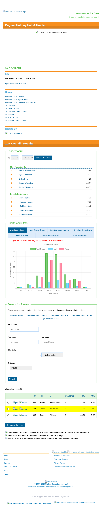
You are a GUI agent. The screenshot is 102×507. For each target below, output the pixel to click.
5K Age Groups (11, 117)
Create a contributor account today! (84, 17)
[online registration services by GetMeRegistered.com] (29, 502)
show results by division (37, 315)
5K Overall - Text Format (15, 120)
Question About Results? (15, 83)
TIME (82, 396)
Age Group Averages (59, 230)
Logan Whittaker (26, 183)
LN (51, 396)
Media (6, 470)
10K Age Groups (12, 108)
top (9, 158)
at (20, 158)
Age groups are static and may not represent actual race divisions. (37, 241)
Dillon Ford (23, 179)
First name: (12, 337)
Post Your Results (61, 459)
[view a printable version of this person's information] (16, 402)
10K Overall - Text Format (16, 111)
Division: (11, 363)
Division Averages (50, 235)
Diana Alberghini (26, 210)
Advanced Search (10, 467)
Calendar (7, 463)
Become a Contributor (62, 456)
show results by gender (82, 315)
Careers (7, 474)
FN (41, 396)
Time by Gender (80, 235)
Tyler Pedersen (25, 175)
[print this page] (59, 452)
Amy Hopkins (25, 198)
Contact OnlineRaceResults (64, 467)
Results (6, 459)
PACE (92, 396)
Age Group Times (37, 230)
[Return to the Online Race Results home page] (14, 11)
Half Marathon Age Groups (16, 99)
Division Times (21, 235)
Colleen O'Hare (26, 214)
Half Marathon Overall (14, 96)
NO (34, 396)
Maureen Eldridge (27, 202)
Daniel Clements (26, 187)
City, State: (12, 350)
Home (6, 456)
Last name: (45, 337)
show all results (16, 315)
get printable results (51, 319)
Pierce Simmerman (27, 171)
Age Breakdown (17, 230)
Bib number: (13, 324)
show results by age (59, 315)
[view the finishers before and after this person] (23, 402)
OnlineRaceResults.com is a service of (51, 486)
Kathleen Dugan (26, 206)
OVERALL (69, 396)
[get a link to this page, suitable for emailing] (83, 452)
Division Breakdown (83, 230)
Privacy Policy (59, 463)
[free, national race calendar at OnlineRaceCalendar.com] (74, 502)
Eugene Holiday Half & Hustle (25, 25)
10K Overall (10, 105)
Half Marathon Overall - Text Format (20, 102)
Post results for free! (87, 13)
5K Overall (9, 114)
